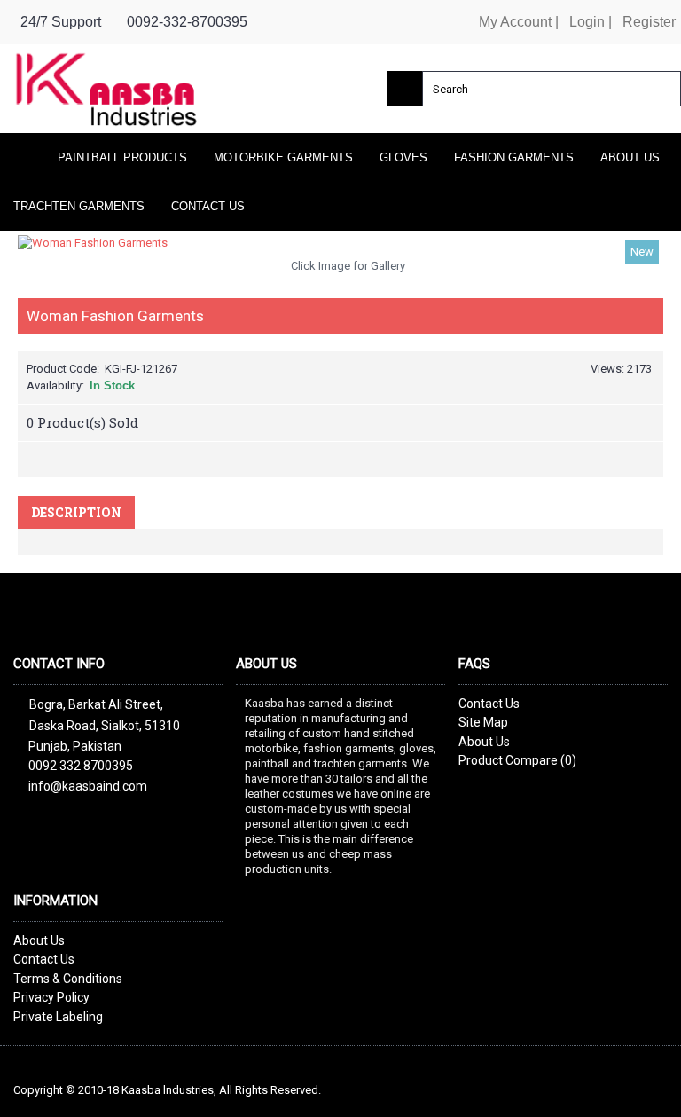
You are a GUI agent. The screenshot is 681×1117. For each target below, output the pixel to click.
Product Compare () (517, 760)
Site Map (483, 722)
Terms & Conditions (67, 978)
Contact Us (489, 703)
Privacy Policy (51, 997)
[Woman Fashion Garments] (340, 243)
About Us (484, 742)
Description (76, 512)
